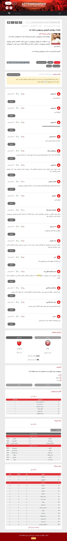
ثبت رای (48, 385)
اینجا (45, 82)
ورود (14, 3)
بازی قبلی (48, 337)
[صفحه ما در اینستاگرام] (10, 7)
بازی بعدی (19, 337)
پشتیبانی (33, 538)
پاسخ (11, 101)
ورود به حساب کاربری (13, 75)
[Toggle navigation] (59, 13)
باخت (58, 380)
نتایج (19, 385)
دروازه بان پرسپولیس (41, 62)
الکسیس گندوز (56, 66)
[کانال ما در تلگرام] (7, 7)
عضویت (8, 3)
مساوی (57, 377)
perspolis (49, 66)
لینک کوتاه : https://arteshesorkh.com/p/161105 (18, 62)
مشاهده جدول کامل (33, 527)
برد (58, 375)
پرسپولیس (50, 62)
